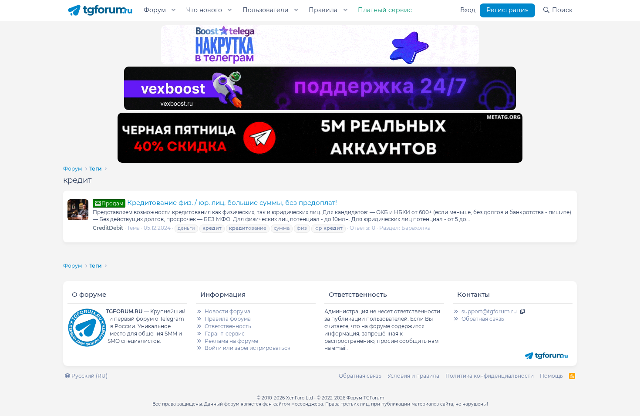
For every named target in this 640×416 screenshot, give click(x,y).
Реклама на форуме (231, 341)
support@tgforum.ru (489, 311)
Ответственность (228, 326)
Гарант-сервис (225, 333)
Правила (323, 10)
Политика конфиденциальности (489, 375)
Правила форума (228, 318)
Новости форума (227, 311)
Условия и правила (413, 375)
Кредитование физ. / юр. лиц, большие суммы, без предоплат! (219, 202)
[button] (174, 10)
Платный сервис (385, 10)
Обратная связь (482, 318)
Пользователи (266, 10)
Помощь (551, 375)
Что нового (204, 10)
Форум (155, 10)
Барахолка (416, 228)
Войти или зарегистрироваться (247, 348)
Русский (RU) (89, 375)
